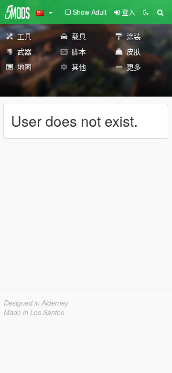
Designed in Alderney (36, 302)
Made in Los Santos (34, 312)
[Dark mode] (145, 12)
